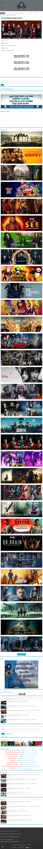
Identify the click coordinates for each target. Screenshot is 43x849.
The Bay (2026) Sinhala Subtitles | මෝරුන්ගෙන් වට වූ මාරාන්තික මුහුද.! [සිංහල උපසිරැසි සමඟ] (19, 13)
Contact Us (29, 844)
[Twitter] (22, 694)
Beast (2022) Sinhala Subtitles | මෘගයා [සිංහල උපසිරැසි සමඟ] (16, 810)
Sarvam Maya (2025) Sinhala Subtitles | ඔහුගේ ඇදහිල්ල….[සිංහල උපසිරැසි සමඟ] (19, 792)
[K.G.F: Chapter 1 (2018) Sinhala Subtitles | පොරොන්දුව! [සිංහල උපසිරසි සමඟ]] (3, 817)
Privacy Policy (17, 844)
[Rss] (18, 694)
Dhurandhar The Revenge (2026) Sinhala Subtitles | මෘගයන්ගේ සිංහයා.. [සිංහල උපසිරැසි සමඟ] (21, 783)
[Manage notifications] (2, 846)
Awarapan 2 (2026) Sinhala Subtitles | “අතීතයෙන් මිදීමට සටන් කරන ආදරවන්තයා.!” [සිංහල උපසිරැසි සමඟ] (23, 710)
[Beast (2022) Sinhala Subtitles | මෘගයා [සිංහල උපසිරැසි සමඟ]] (3, 812)
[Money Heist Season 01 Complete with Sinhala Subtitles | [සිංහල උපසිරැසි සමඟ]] (3, 821)
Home (13, 844)
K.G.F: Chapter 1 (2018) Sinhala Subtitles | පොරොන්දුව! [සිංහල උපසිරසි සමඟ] (19, 815)
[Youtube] (24, 694)
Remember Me (8, 733)
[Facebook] (20, 694)
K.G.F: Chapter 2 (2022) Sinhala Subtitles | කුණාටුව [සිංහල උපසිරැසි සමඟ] (18, 801)
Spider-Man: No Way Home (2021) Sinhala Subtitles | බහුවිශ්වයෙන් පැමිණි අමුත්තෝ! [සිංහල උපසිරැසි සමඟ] (24, 806)
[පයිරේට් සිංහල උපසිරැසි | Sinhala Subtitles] (21, 5)
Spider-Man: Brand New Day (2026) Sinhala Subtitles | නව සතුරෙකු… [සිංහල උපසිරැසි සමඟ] (21, 779)
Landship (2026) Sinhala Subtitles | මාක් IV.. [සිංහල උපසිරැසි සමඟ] (17, 701)
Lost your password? (4, 736)
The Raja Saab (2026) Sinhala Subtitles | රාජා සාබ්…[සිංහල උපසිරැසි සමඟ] (18, 788)
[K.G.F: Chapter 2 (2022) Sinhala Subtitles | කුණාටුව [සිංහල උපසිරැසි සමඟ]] (3, 803)
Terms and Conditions (23, 844)
